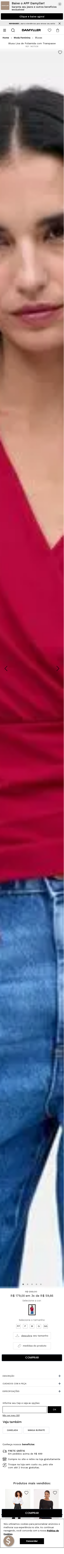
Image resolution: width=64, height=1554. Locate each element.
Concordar (32, 1541)
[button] (23, 1284)
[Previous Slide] (6, 668)
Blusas (38, 38)
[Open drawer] (5, 30)
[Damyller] (31, 30)
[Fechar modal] (60, 4)
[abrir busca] (13, 30)
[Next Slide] (57, 668)
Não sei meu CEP (11, 1415)
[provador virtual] (32, 1335)
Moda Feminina (22, 38)
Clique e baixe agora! (32, 16)
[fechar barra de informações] (59, 23)
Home (6, 38)
